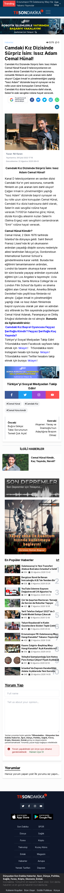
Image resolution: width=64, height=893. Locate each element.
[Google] (21, 817)
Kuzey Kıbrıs (41, 847)
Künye (57, 890)
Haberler (9, 42)
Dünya (23, 833)
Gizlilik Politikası (44, 890)
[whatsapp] (57, 100)
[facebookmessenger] (38, 100)
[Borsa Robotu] (32, 372)
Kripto (41, 840)
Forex (23, 840)
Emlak (23, 854)
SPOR (41, 826)
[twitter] (44, 100)
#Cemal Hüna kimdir (16, 410)
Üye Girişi (56, 3)
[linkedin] (57, 107)
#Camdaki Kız (31, 403)
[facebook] (32, 100)
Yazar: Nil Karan (14, 154)
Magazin (41, 854)
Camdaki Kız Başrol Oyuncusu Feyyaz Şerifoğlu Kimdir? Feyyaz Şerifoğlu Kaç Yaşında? (30, 331)
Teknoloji (22, 847)
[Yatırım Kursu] (32, 526)
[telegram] (51, 100)
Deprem (41, 868)
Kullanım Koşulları (14, 890)
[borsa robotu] (32, 26)
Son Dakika (22, 826)
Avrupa (41, 861)
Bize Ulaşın (29, 890)
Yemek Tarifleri (22, 868)
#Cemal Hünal (13, 403)
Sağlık (41, 833)
